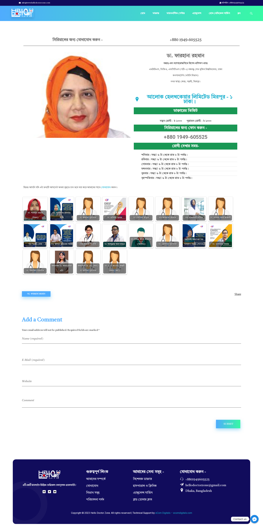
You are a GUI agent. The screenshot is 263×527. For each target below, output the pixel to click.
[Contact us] (254, 519)
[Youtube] (54, 491)
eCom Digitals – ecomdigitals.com (173, 512)
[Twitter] (49, 491)
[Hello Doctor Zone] (22, 12)
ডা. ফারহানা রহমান (36, 294)
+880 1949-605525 (186, 40)
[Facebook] (44, 491)
